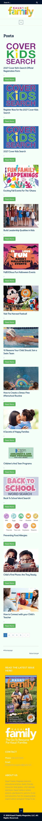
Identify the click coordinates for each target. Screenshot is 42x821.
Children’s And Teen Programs (18, 463)
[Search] (37, 2)
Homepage (8, 650)
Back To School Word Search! (17, 498)
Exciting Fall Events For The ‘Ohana (20, 190)
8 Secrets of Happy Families (16, 431)
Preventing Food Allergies (15, 535)
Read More (9, 79)
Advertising (33, 653)
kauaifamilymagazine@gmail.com (18, 765)
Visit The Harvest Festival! (15, 313)
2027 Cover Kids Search (15, 151)
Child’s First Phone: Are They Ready (20, 574)
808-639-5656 (17, 758)
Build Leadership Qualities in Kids (19, 230)
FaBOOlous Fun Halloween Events (19, 272)
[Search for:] (11, 2)
